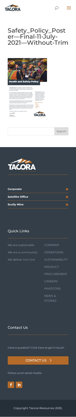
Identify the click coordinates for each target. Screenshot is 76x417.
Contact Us (36, 360)
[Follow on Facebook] (11, 385)
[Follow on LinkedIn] (19, 385)
